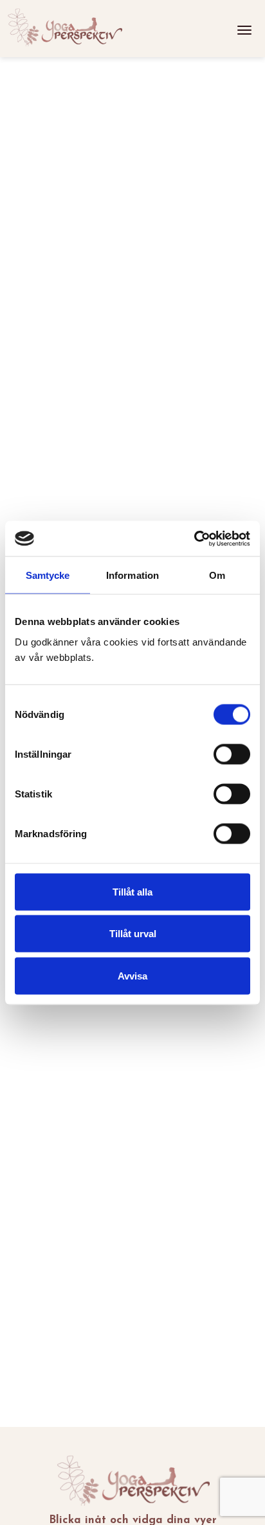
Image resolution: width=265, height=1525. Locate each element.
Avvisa (132, 975)
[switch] (232, 754)
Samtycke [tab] (48, 575)
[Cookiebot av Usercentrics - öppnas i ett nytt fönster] (194, 538)
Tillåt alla (132, 891)
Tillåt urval (132, 933)
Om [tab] (217, 575)
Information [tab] (132, 575)
